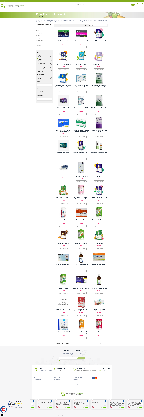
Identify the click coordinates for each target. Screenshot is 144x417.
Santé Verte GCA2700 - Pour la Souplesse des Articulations (63, 243)
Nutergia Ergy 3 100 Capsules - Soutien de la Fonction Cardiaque (63, 220)
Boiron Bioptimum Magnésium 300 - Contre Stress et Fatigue (63, 131)
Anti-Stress (38, 35)
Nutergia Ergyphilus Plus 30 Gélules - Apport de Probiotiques (63, 332)
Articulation (38, 28)
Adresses (74, 382)
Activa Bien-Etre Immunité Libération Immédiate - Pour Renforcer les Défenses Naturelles (81, 220)
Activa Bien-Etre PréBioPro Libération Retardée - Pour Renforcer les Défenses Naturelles (81, 131)
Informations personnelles (77, 377)
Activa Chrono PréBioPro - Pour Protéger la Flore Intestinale (99, 86)
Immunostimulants (39, 38)
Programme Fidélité (57, 382)
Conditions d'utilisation (58, 381)
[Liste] (58, 25)
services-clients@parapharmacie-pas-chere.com (86, 370)
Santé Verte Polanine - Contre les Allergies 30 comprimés (81, 63)
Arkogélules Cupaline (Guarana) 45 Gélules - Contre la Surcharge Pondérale (81, 243)
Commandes (75, 379)
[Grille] (56, 25)
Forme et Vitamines (39, 33)
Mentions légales (57, 379)
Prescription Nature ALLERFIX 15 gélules (81, 108)
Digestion (37, 47)
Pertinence (98, 25)
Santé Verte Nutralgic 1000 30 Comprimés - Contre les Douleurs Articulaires (63, 63)
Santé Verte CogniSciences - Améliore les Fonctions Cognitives (63, 153)
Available (45, 78)
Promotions (36, 377)
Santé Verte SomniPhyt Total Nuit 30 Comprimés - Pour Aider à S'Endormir (63, 86)
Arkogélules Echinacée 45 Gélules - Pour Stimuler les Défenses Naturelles (81, 198)
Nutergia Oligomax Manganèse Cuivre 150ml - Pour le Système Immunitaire (81, 265)
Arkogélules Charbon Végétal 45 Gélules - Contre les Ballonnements (63, 310)
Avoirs (74, 381)
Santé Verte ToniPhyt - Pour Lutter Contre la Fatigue (63, 198)
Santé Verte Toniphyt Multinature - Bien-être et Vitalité (99, 243)
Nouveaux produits (37, 379)
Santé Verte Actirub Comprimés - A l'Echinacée (99, 198)
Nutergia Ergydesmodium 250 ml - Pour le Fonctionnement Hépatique (99, 287)
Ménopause (38, 43)
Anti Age (37, 26)
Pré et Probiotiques (39, 40)
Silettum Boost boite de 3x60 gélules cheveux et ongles (99, 310)
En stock (45, 77)
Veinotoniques (38, 45)
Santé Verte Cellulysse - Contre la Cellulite (81, 41)
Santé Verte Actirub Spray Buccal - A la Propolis (81, 153)
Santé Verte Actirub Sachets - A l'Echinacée (99, 41)
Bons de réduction (76, 384)
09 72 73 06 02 (60, 370)
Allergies (37, 30)
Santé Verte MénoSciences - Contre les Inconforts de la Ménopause (63, 108)
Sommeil (37, 37)
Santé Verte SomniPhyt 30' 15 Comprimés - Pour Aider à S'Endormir (81, 287)
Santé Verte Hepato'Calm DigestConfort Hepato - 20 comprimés (99, 63)
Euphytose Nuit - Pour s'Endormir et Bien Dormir (63, 41)
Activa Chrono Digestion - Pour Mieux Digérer (99, 131)
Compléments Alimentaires (43, 24)
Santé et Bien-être (39, 42)
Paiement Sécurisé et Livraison (59, 377)
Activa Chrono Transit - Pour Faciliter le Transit (99, 108)
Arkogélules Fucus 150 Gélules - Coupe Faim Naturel (63, 287)
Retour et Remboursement (58, 384)
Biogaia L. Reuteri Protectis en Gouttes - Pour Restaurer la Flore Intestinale (81, 175)
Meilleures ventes (37, 381)
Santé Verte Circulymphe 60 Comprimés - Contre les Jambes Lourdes (81, 310)
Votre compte (77, 375)
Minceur (37, 32)
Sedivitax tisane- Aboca (63, 175)
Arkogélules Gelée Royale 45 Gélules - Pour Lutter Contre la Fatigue (81, 332)
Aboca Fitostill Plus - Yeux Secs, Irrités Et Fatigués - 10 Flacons (81, 86)
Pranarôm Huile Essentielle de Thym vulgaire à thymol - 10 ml (99, 153)
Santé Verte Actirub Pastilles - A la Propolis (99, 175)
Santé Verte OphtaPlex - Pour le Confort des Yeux (63, 265)
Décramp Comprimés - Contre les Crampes (99, 265)
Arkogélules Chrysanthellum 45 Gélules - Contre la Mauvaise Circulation (99, 332)
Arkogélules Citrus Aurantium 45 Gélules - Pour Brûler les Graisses (99, 220)
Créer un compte (139, 1)
